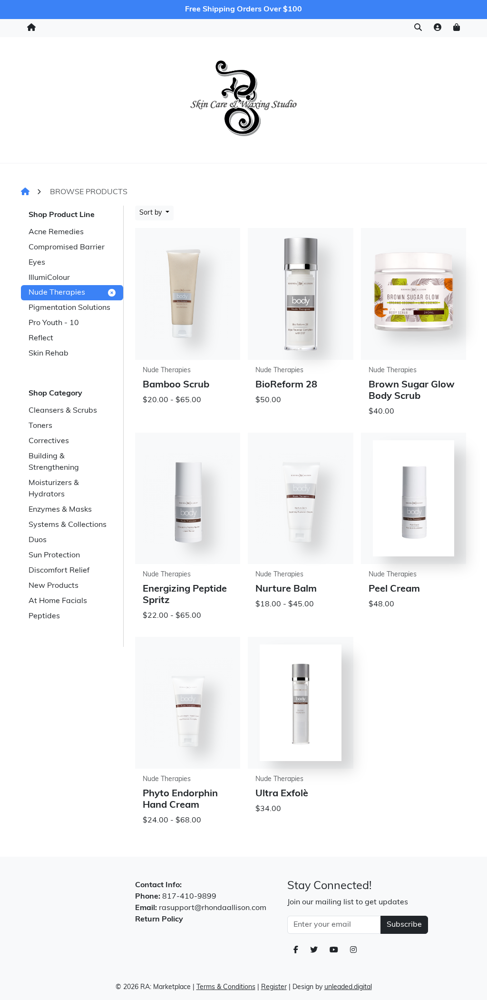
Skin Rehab (48, 353)
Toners (40, 426)
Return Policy (159, 919)
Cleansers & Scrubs (63, 411)
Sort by (151, 213)
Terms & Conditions (225, 987)
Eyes (37, 263)
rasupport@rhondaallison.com (212, 908)
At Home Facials (58, 601)
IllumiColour (49, 278)
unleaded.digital (348, 987)
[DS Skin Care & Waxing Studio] (243, 98)
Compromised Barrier (67, 247)
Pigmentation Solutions (69, 308)
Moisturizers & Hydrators (54, 488)
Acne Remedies (56, 232)
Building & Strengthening (54, 462)
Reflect (41, 338)
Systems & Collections (68, 525)
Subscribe (404, 925)
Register (274, 987)
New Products (53, 586)
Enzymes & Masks (60, 510)
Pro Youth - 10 (54, 323)
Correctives (49, 441)
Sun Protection (54, 555)
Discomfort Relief (59, 570)
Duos (38, 540)
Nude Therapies (57, 293)
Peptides (44, 616)
